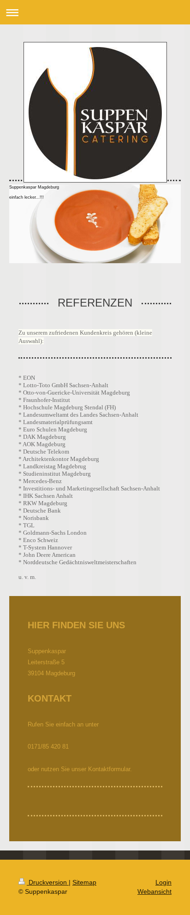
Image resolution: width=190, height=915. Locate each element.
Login (163, 882)
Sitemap (84, 882)
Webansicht (154, 891)
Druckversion (48, 882)
